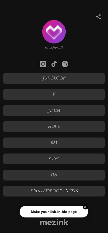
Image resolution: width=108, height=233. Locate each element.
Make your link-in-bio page (54, 212)
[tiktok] (54, 64)
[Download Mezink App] (54, 222)
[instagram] (42, 64)
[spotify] (65, 64)
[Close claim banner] (85, 207)
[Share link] (98, 16)
